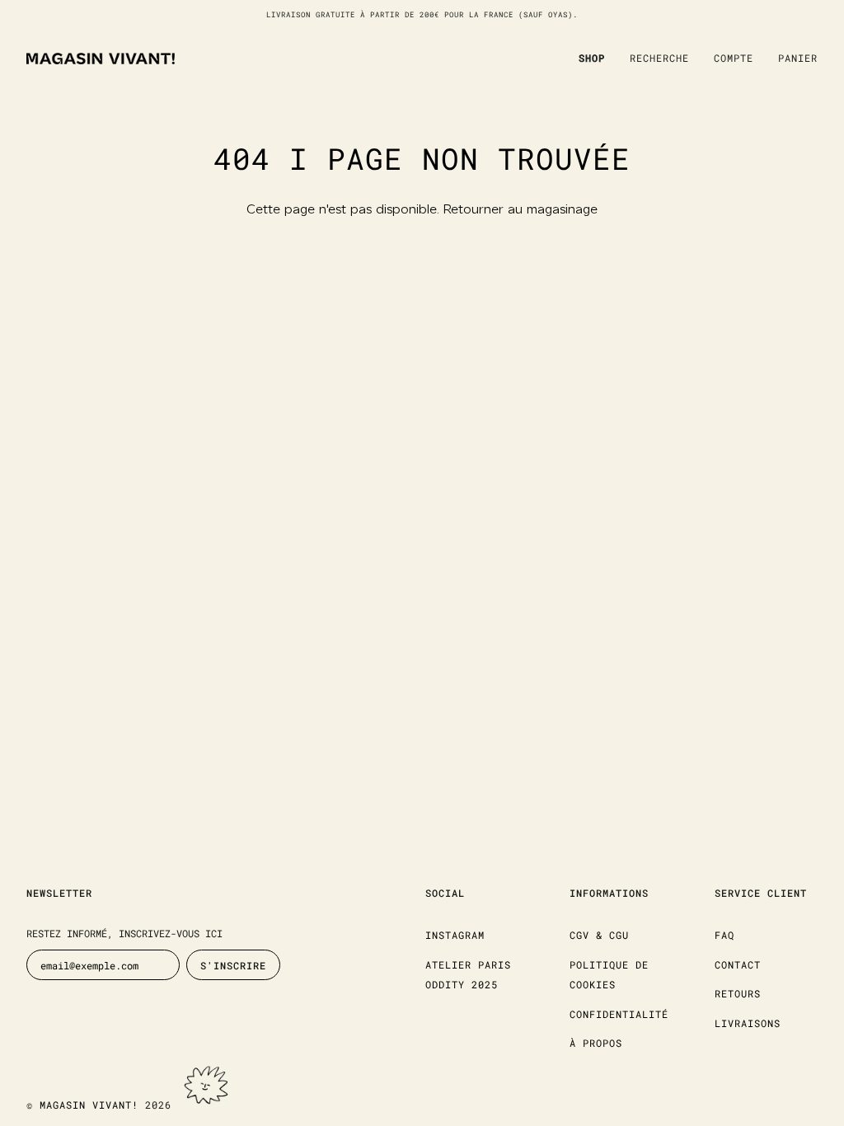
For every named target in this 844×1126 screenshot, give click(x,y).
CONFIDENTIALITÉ (619, 1013)
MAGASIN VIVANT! (89, 1104)
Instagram (455, 934)
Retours (738, 993)
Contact (738, 964)
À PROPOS (596, 1042)
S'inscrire (233, 965)
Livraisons (748, 1023)
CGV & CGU (599, 934)
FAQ (724, 934)
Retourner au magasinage (520, 210)
